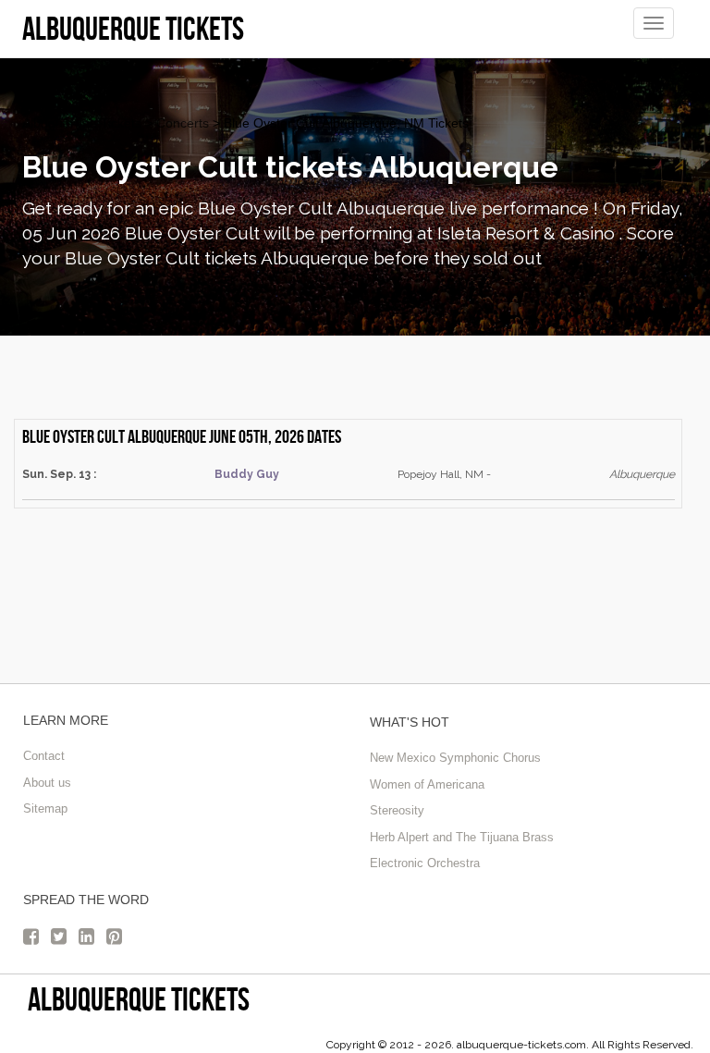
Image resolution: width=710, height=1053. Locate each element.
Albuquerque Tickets (81, 123)
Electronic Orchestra (425, 863)
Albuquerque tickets (139, 999)
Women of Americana (427, 784)
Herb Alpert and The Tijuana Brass (462, 837)
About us (47, 783)
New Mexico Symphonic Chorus (455, 758)
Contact (44, 756)
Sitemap (45, 808)
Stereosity (397, 810)
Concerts (182, 123)
